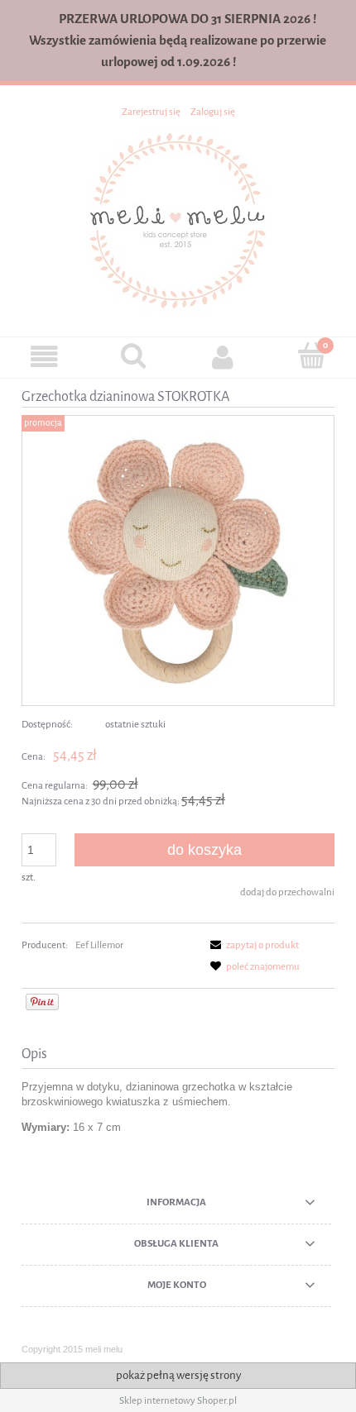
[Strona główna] (178, 219)
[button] (44, 356)
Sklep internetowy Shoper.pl (178, 1400)
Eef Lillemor (99, 945)
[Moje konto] (222, 356)
